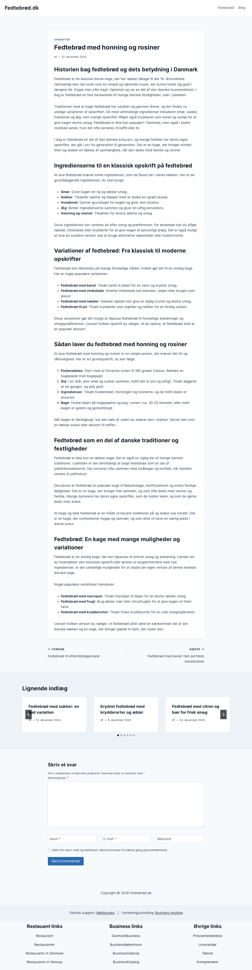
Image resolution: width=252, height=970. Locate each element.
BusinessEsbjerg (126, 962)
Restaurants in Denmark (45, 953)
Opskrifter (62, 39)
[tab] (118, 735)
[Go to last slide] (28, 714)
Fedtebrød (226, 8)
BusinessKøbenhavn (126, 945)
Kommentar (58, 778)
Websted (164, 839)
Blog (241, 8)
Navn (55, 839)
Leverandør (207, 945)
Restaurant (44, 936)
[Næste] (223, 714)
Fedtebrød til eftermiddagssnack (74, 653)
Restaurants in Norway (45, 962)
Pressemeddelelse (207, 936)
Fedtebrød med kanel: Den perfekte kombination (175, 655)
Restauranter (44, 945)
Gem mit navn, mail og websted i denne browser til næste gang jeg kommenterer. (110, 850)
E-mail (109, 839)
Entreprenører (207, 962)
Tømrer (207, 953)
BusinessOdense (126, 953)
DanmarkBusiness (126, 936)
